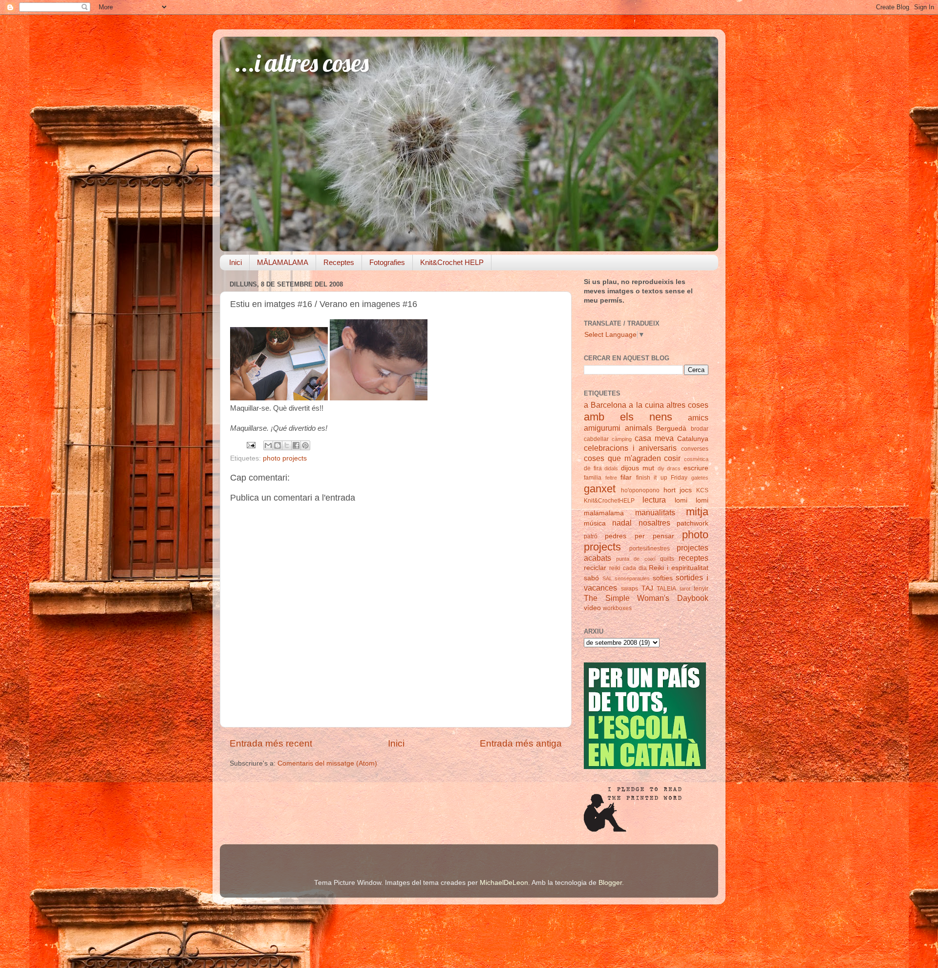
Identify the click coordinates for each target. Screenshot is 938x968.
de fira (593, 468)
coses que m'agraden (622, 458)
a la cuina (646, 404)
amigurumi (602, 427)
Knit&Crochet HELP (452, 262)
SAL (607, 578)
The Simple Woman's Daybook (646, 598)
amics (698, 417)
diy (661, 468)
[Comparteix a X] (287, 445)
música (595, 523)
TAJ (647, 588)
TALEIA (666, 588)
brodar (699, 428)
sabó (591, 578)
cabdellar (596, 439)
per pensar (654, 536)
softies (663, 578)
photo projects (285, 458)
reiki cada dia (628, 568)
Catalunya (692, 438)
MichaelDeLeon (504, 882)
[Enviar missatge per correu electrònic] (250, 444)
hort (669, 490)
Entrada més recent (271, 743)
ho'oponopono (640, 490)
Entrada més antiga (521, 743)
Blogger (610, 882)
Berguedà (671, 428)
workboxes (617, 608)
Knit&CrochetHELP (609, 500)
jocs (686, 490)
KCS (702, 490)
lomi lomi (691, 500)
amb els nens (628, 417)
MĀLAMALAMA (282, 262)
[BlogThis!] (277, 445)
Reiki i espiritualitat (678, 568)
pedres (615, 536)
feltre (611, 478)
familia (592, 477)
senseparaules (632, 578)
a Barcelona (605, 404)
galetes (699, 478)
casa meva (654, 438)
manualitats (655, 512)
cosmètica (696, 459)
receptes (693, 557)
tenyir (701, 588)
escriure (695, 468)
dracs (674, 468)
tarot (685, 589)
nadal (622, 522)
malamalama (604, 513)
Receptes (338, 262)
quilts (667, 558)
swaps (629, 588)
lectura (654, 499)
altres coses (687, 404)
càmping (622, 439)
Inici (235, 262)
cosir (672, 458)
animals (638, 427)
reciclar (595, 568)
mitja (697, 512)
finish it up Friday (662, 477)
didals (611, 468)
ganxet (600, 489)
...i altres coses (301, 62)
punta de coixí (635, 559)
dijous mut (637, 468)
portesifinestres (649, 548)
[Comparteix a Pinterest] (305, 445)
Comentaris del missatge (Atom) (327, 763)
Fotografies (387, 262)
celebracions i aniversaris (630, 447)
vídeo (592, 608)
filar (626, 477)
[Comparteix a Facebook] (296, 445)
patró (590, 536)
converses (694, 448)
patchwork (692, 523)
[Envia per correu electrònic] (268, 445)
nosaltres (654, 522)
